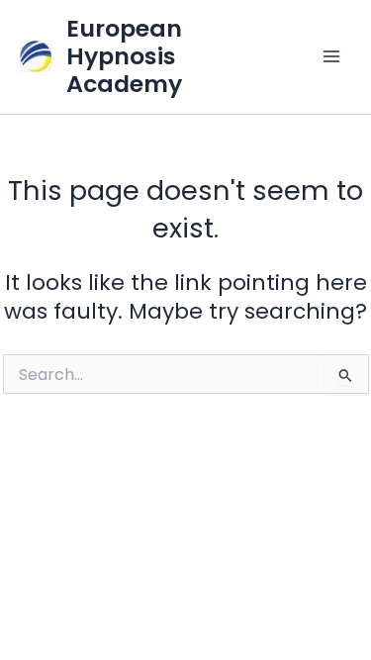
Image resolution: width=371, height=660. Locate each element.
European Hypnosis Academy (124, 56)
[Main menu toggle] (331, 56)
